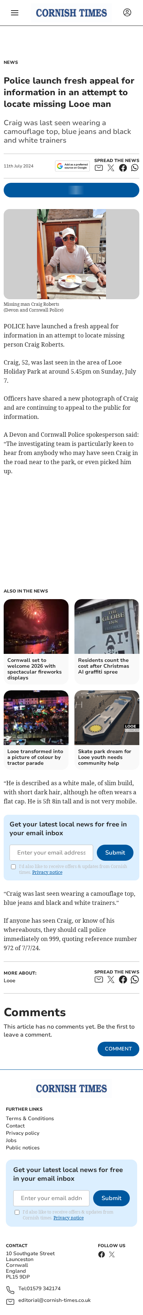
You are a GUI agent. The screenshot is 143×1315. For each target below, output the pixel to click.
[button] (14, 13)
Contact (15, 1125)
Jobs (11, 1140)
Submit (115, 853)
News (11, 62)
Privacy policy (22, 1133)
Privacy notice (47, 872)
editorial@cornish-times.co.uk (54, 1300)
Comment (118, 1048)
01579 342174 (43, 1289)
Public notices (23, 1147)
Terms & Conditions (30, 1118)
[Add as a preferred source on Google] (72, 166)
